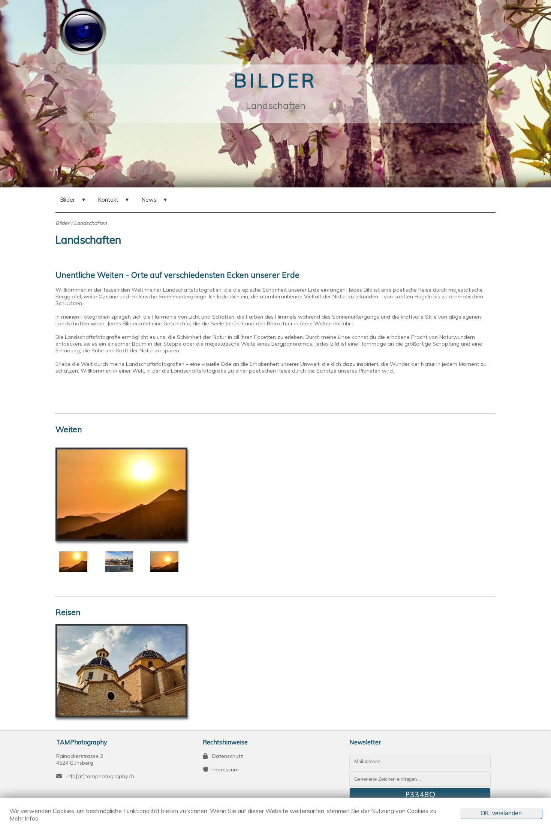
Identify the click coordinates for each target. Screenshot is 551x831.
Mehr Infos (23, 818)
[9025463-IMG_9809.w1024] (123, 562)
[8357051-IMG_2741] (168, 562)
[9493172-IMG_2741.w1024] (77, 562)
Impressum (223, 769)
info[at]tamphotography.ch (100, 776)
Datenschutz (225, 756)
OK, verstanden (501, 813)
